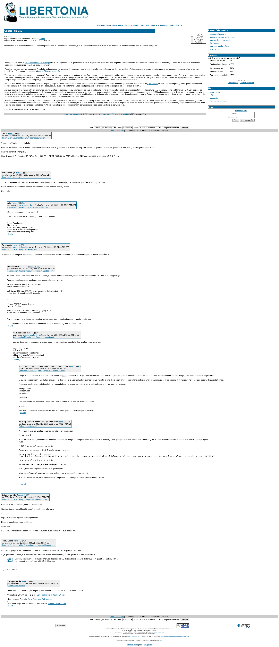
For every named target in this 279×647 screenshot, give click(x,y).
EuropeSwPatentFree (57, 604)
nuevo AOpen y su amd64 (49, 71)
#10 (24, 541)
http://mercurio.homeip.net (37, 207)
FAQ (211, 95)
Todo (107, 25)
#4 (23, 245)
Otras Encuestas (247, 83)
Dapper (10, 559)
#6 (27, 495)
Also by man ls (216, 49)
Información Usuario (10, 138)
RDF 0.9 (137, 636)
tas (161, 640)
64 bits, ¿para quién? (75, 114)
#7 (37, 333)
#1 (18, 133)
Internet (154, 25)
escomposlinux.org (218, 34)
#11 (32, 581)
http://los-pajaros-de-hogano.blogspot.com (38, 545)
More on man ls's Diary (219, 46)
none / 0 (11, 133)
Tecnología (163, 25)
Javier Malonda (159, 632)
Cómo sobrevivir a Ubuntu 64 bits (51, 595)
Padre (10, 234)
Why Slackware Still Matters (40, 599)
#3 (23, 203)
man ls (11, 36)
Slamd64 (10, 561)
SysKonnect (152, 84)
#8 (79, 366)
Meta (172, 25)
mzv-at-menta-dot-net (26, 205)
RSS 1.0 (130, 636)
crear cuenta (215, 92)
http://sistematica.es (28, 249)
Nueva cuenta (241, 110)
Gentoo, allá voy (117, 130)
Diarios (179, 25)
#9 (69, 422)
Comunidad (144, 25)
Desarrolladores (131, 25)
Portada (100, 25)
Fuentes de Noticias (218, 101)
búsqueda (214, 98)
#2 (26, 173)
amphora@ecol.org (21, 247)
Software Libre (117, 25)
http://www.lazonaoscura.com (32, 138)
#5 (38, 266)
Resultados (233, 83)
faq (140, 645)
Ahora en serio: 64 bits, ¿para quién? (114, 114)
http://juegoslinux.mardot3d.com (39, 271)
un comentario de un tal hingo (37, 63)
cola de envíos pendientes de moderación (175, 636)
